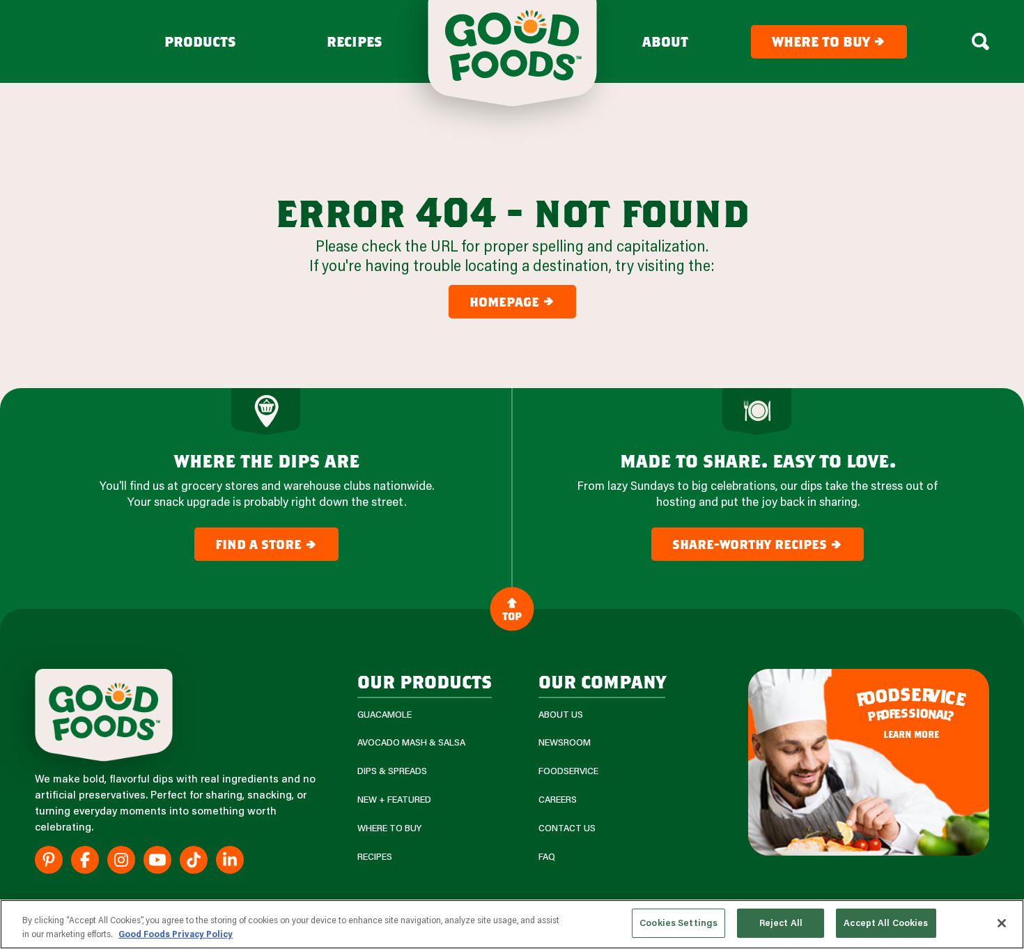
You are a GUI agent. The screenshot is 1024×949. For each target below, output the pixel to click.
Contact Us (567, 828)
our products (424, 681)
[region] (512, 924)
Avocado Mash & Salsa (411, 742)
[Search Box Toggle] (980, 42)
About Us (560, 714)
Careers (557, 799)
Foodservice (568, 771)
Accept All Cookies (886, 922)
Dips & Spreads (392, 771)
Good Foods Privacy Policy (175, 933)
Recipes (354, 41)
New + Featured (394, 799)
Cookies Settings (678, 922)
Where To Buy (389, 828)
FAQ (546, 857)
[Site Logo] (104, 715)
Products (200, 41)
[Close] (1001, 923)
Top (512, 615)
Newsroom (564, 742)
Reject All (780, 922)
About (665, 41)
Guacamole (384, 714)
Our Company (601, 681)
